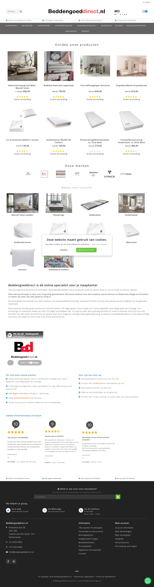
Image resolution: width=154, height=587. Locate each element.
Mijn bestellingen (123, 531)
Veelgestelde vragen (88, 539)
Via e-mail (16, 509)
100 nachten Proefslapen (90, 528)
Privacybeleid (85, 546)
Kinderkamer (43, 26)
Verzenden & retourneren (91, 531)
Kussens (119, 26)
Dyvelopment (110, 577)
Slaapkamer (11, 26)
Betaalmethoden (86, 542)
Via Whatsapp (54, 509)
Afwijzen (64, 250)
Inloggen (147, 2)
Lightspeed (89, 577)
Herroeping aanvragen (126, 546)
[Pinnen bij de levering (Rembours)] (77, 571)
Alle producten (122, 542)
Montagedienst (86, 535)
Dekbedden (106, 26)
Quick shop (23, 85)
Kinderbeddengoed (86, 26)
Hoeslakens (71, 31)
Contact (82, 553)
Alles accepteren (86, 250)
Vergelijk (119, 539)
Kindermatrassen (63, 26)
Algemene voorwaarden (90, 550)
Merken (85, 31)
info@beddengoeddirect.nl (21, 552)
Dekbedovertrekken (136, 26)
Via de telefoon (92, 509)
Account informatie (124, 528)
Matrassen (27, 26)
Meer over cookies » (99, 244)
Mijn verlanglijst (123, 535)
